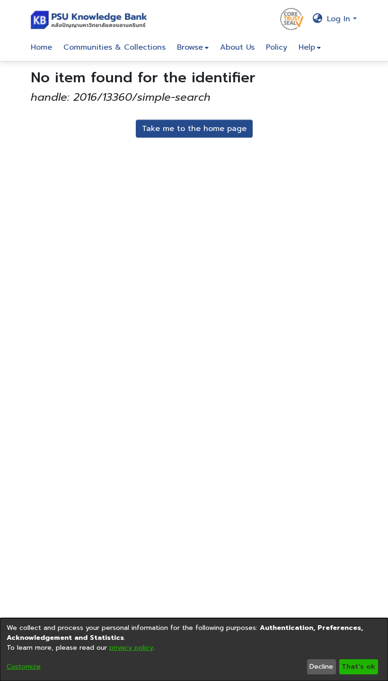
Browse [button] (190, 47)
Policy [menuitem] (276, 47)
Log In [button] (340, 19)
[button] (91, 19)
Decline (321, 667)
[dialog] (194, 649)
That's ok (358, 667)
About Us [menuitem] (237, 47)
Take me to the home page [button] (194, 128)
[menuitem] (193, 47)
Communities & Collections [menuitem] (114, 47)
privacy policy (131, 648)
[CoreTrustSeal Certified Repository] (292, 18)
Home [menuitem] (41, 47)
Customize (24, 667)
